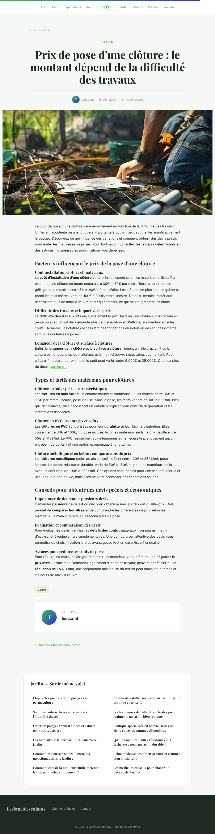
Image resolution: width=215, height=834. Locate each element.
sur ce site (59, 366)
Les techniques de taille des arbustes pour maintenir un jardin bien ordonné (144, 714)
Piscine (153, 7)
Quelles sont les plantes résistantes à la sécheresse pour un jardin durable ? (142, 742)
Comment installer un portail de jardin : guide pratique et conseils (147, 700)
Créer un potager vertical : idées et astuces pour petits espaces (64, 728)
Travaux (168, 7)
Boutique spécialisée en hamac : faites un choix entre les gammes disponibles (143, 728)
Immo (90, 7)
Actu (44, 7)
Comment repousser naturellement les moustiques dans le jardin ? (61, 756)
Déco (55, 7)
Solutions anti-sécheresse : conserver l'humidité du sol (60, 714)
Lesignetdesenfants (26, 809)
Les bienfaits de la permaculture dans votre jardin (65, 742)
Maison (137, 7)
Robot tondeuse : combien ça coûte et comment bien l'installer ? (147, 756)
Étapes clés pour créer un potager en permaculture (60, 700)
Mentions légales (63, 808)
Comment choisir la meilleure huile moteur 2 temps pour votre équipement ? (66, 770)
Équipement (72, 7)
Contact (85, 808)
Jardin (123, 7)
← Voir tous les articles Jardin (57, 645)
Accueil (33, 30)
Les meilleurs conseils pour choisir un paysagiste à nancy (141, 770)
